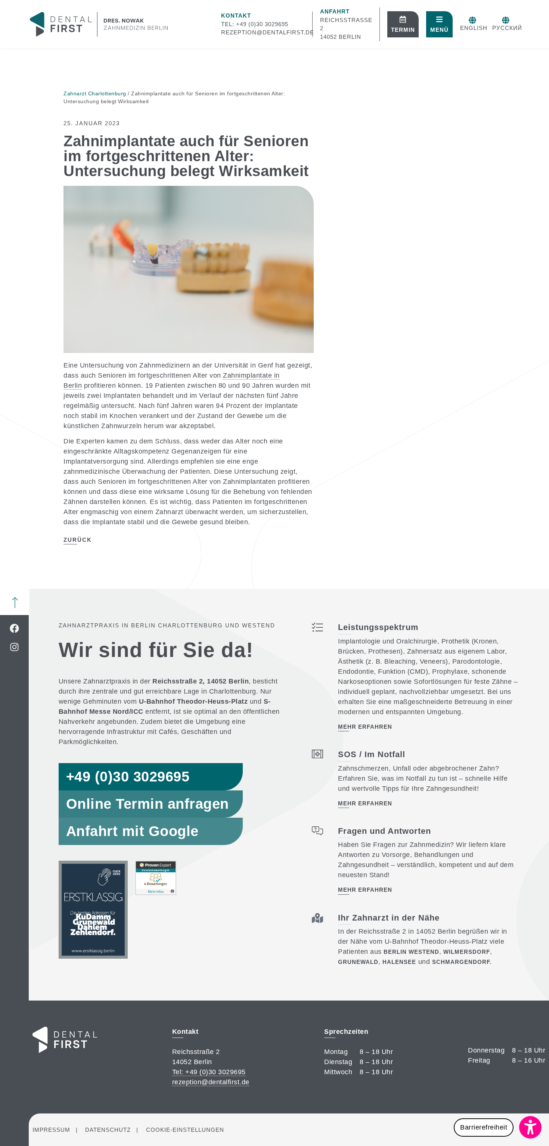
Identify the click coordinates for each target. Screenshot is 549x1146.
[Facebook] (14, 628)
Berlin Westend (411, 952)
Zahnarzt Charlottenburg (94, 93)
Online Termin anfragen (147, 804)
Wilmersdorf (466, 952)
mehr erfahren (365, 726)
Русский (507, 28)
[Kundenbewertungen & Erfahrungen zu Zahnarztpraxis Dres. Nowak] (155, 893)
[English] (472, 20)
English (473, 28)
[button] (498, 1127)
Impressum (51, 1130)
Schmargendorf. (461, 962)
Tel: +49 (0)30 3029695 (254, 24)
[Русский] (505, 20)
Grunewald (358, 962)
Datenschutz (108, 1130)
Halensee (399, 962)
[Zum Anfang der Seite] (15, 602)
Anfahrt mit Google (132, 831)
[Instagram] (14, 646)
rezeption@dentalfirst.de (267, 32)
